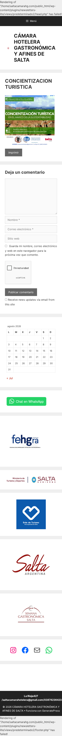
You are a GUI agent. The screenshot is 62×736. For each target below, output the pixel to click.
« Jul (10, 378)
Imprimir (13, 152)
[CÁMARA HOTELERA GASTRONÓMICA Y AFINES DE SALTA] (8, 47)
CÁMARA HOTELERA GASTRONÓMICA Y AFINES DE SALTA (34, 48)
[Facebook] (25, 650)
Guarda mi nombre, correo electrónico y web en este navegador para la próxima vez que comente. (31, 250)
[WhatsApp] (49, 650)
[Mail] (37, 650)
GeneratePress (51, 710)
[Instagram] (13, 650)
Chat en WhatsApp (30, 401)
